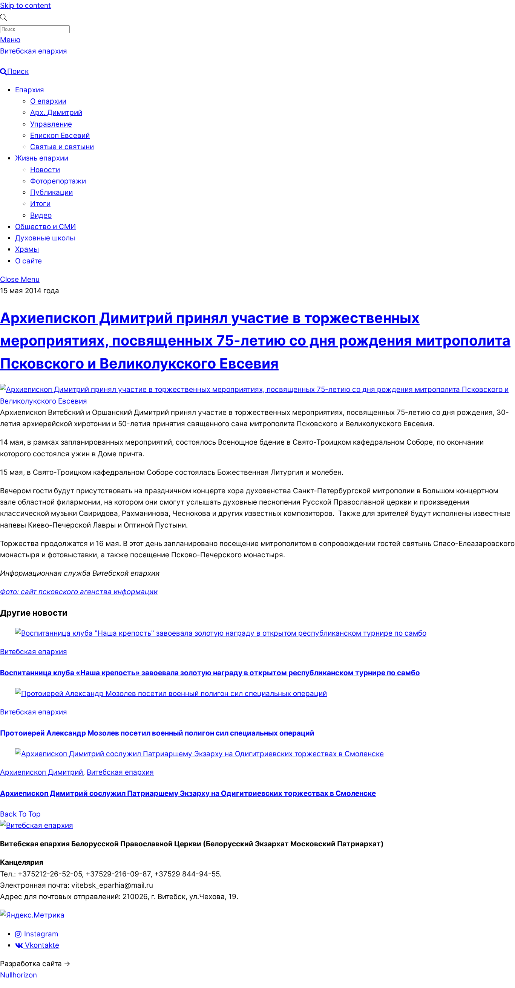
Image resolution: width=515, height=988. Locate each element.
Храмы (27, 249)
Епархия (29, 90)
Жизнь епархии (41, 158)
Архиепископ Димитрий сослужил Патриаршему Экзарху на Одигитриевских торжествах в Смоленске (188, 793)
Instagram (40, 934)
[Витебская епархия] (36, 825)
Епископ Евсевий (60, 135)
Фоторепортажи (58, 181)
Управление (51, 124)
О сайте (28, 261)
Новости (45, 169)
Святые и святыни (62, 146)
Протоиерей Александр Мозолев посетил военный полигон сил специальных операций (157, 733)
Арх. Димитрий (56, 112)
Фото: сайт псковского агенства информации (79, 591)
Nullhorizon (18, 975)
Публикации (51, 192)
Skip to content (25, 5)
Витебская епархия (33, 651)
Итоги (40, 203)
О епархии (48, 101)
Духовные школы (45, 238)
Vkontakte (41, 945)
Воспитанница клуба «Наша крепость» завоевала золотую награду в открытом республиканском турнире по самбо (210, 672)
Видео (41, 215)
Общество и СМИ (45, 226)
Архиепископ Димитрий (41, 772)
